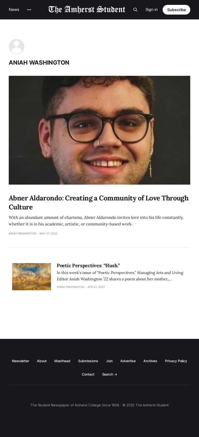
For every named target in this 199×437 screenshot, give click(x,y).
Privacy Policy (176, 361)
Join (109, 361)
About (42, 361)
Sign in (151, 9)
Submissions (88, 361)
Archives (150, 361)
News (14, 9)
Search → (109, 374)
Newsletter (20, 361)
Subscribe (176, 9)
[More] (29, 9)
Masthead (62, 361)
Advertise (128, 361)
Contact (88, 374)
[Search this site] (135, 9)
